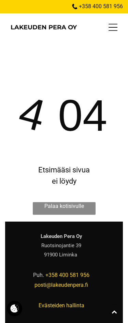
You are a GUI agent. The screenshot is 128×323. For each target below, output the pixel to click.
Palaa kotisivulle (64, 206)
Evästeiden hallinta (61, 305)
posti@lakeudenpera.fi (61, 285)
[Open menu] (113, 27)
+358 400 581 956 (101, 6)
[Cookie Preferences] (14, 308)
